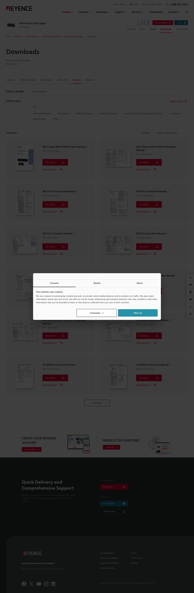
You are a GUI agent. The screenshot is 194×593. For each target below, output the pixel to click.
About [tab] (140, 283)
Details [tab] (97, 283)
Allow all (138, 313)
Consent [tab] (54, 283)
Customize (95, 313)
